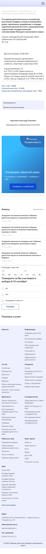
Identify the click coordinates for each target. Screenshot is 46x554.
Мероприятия (30, 354)
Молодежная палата (33, 417)
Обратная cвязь (8, 439)
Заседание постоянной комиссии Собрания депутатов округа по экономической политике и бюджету (21, 257)
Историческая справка (33, 339)
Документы (13, 11)
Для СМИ (28, 455)
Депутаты (5, 374)
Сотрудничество (31, 397)
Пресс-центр (30, 439)
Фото (27, 449)
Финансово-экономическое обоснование (17, 91)
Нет (6, 294)
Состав (4, 364)
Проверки (5, 423)
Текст (4, 86)
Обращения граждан (10, 442)
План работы (30, 351)
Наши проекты (30, 446)
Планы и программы (33, 383)
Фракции (5, 381)
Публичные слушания (33, 380)
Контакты (5, 451)
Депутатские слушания (34, 377)
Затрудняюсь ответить (14, 300)
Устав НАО (6, 470)
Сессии (27, 368)
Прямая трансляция (32, 387)
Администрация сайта (10, 458)
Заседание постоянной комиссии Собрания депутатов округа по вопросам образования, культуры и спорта (20, 231)
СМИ (27, 459)
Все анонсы (37, 209)
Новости (5, 329)
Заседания (29, 364)
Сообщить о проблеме (23, 187)
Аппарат (5, 378)
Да (6, 288)
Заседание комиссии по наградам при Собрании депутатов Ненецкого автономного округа (21, 244)
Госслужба (29, 342)
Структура (6, 368)
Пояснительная (8, 88)
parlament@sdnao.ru (9, 528)
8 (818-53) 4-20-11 (9, 536)
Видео (27, 452)
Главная (4, 11)
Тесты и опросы (8, 454)
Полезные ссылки (32, 462)
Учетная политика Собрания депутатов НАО (10, 432)
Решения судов (7, 426)
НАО (3, 466)
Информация (30, 329)
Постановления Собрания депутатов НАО (10, 412)
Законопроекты (26, 11)
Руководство (7, 371)
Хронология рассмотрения (13, 107)
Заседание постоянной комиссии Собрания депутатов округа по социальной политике (19, 218)
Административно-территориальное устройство (9, 487)
